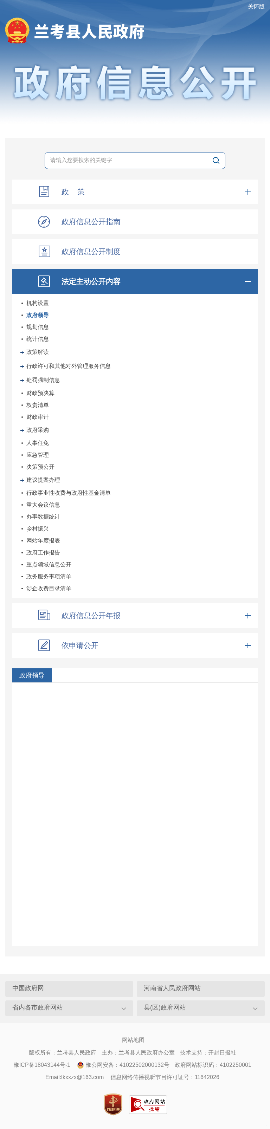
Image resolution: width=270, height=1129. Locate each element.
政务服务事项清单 (48, 576)
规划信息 (37, 327)
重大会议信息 (43, 505)
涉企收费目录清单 (48, 588)
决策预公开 (40, 467)
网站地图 (133, 1040)
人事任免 (37, 443)
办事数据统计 (43, 517)
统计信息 (37, 339)
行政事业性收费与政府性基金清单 (68, 493)
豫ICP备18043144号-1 (42, 1065)
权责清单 (37, 405)
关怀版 (256, 6)
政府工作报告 (43, 553)
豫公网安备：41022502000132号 (127, 1065)
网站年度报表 (43, 541)
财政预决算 (40, 393)
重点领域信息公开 (48, 564)
